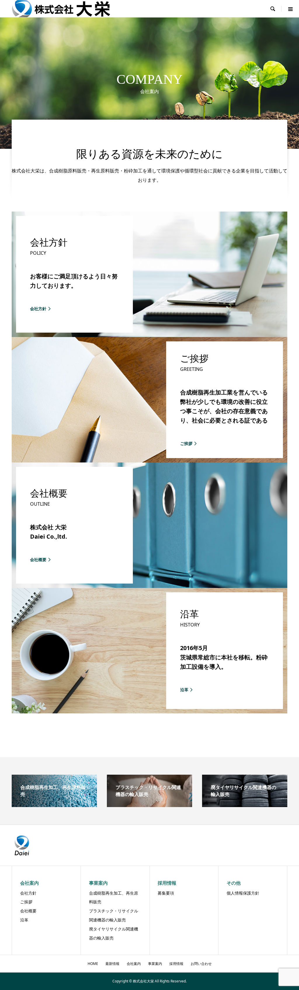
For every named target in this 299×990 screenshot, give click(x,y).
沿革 (24, 920)
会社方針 (28, 893)
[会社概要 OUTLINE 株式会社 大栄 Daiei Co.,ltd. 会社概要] (149, 585)
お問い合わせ (201, 963)
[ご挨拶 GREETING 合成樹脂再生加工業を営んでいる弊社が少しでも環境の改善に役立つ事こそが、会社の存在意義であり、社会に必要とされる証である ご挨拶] (149, 460)
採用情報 (176, 963)
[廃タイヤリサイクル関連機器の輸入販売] (244, 805)
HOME (93, 963)
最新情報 (112, 963)
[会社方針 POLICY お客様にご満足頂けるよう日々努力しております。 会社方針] (149, 334)
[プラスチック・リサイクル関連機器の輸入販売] (149, 805)
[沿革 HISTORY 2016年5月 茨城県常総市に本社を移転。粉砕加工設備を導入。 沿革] (149, 711)
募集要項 (166, 893)
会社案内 (134, 963)
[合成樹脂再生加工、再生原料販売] (54, 805)
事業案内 (155, 963)
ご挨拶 (26, 902)
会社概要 (28, 911)
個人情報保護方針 (243, 893)
